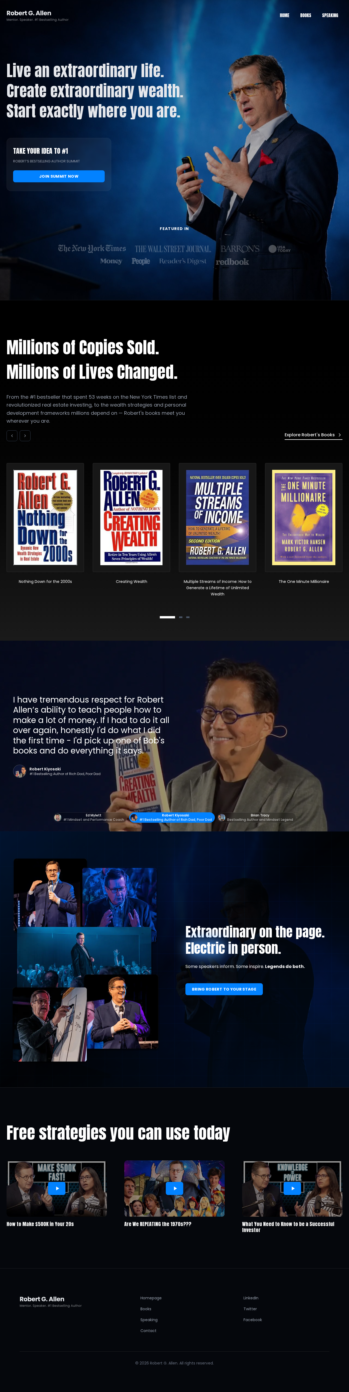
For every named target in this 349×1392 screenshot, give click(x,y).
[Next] (25, 435)
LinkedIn (250, 1298)
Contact (148, 1330)
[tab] (167, 617)
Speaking (149, 1320)
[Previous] (12, 435)
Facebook (252, 1320)
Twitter (250, 1309)
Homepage (151, 1298)
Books (145, 1309)
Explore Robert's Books (310, 435)
